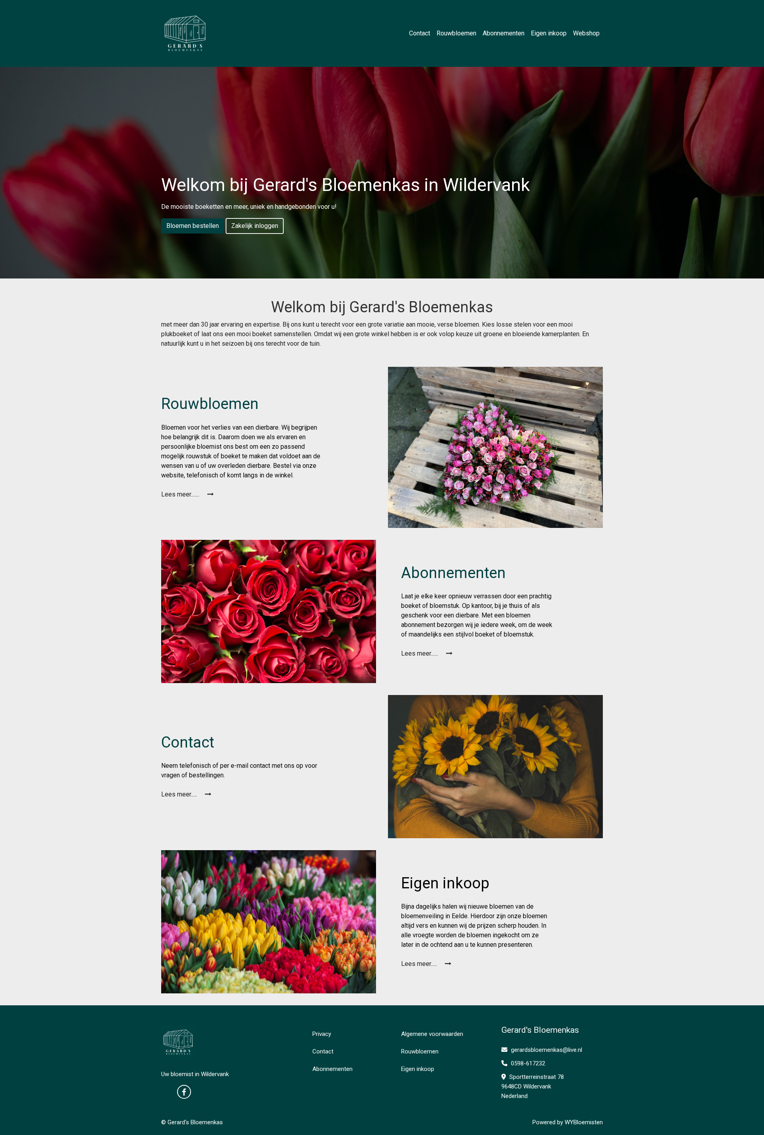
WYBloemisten (584, 1122)
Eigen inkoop (549, 33)
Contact (419, 33)
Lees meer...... (420, 653)
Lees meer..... (180, 794)
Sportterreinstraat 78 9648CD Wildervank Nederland (532, 1086)
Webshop (586, 33)
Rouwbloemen (456, 33)
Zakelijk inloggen (254, 226)
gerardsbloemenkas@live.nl (546, 1049)
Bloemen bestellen (192, 226)
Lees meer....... (181, 494)
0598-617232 (527, 1063)
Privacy (321, 1034)
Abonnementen (503, 33)
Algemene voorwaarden (432, 1034)
